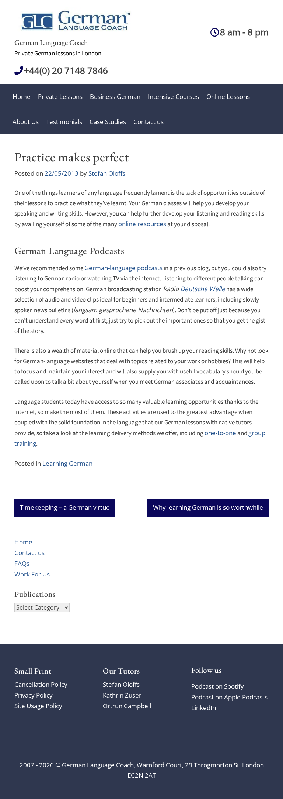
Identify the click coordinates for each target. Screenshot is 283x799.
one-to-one (220, 432)
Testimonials (64, 121)
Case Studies (108, 121)
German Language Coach (51, 42)
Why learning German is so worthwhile (208, 507)
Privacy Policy (33, 695)
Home (22, 96)
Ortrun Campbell (127, 706)
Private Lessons (60, 96)
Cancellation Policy (40, 684)
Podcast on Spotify (217, 686)
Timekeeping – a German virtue (65, 507)
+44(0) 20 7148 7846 (66, 70)
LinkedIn (203, 707)
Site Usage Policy (38, 706)
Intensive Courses (173, 96)
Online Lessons (228, 96)
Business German (115, 96)
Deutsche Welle (202, 289)
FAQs (21, 563)
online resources (142, 224)
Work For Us (32, 574)
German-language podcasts (123, 268)
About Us (26, 121)
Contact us (148, 121)
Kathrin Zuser (122, 695)
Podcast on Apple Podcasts (229, 697)
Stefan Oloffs (106, 173)
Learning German (67, 463)
